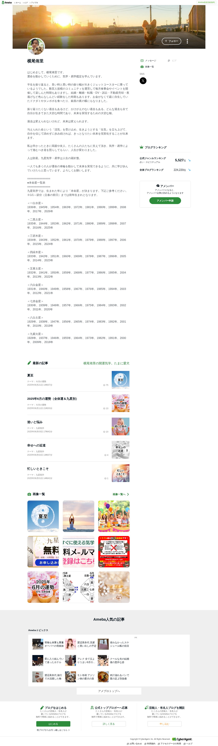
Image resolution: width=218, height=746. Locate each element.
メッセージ (150, 60)
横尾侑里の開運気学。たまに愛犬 (106, 363)
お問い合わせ (136, 743)
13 (107, 408)
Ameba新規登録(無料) (206, 2)
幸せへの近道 (36, 445)
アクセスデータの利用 (171, 743)
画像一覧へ (119, 494)
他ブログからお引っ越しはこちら (52, 730)
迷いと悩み (35, 422)
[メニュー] (187, 41)
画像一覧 (149, 66)
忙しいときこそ (38, 468)
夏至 (30, 375)
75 (107, 385)
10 (107, 432)
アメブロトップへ (109, 691)
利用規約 (151, 743)
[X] (143, 80)
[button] (171, 41)
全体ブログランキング (152, 169)
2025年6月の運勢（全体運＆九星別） (53, 398)
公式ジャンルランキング (153, 158)
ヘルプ (189, 743)
